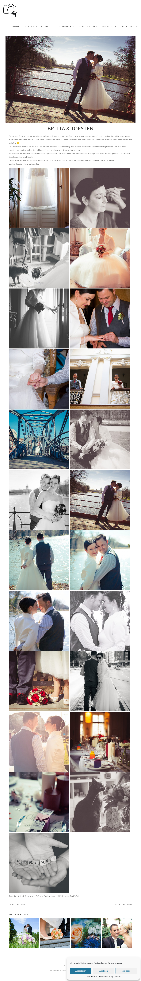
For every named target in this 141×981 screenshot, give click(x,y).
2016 (16, 896)
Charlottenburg (50, 896)
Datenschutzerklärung (105, 977)
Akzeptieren (80, 971)
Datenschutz (129, 26)
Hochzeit (65, 896)
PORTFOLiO (30, 26)
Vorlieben (126, 971)
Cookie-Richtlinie (91, 977)
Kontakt (93, 26)
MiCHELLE (47, 26)
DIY (59, 896)
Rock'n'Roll (74, 896)
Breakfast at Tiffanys (34, 896)
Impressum (117, 977)
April (22, 896)
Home (16, 26)
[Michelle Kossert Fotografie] (10, 10)
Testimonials (65, 26)
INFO (81, 26)
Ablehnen (103, 971)
